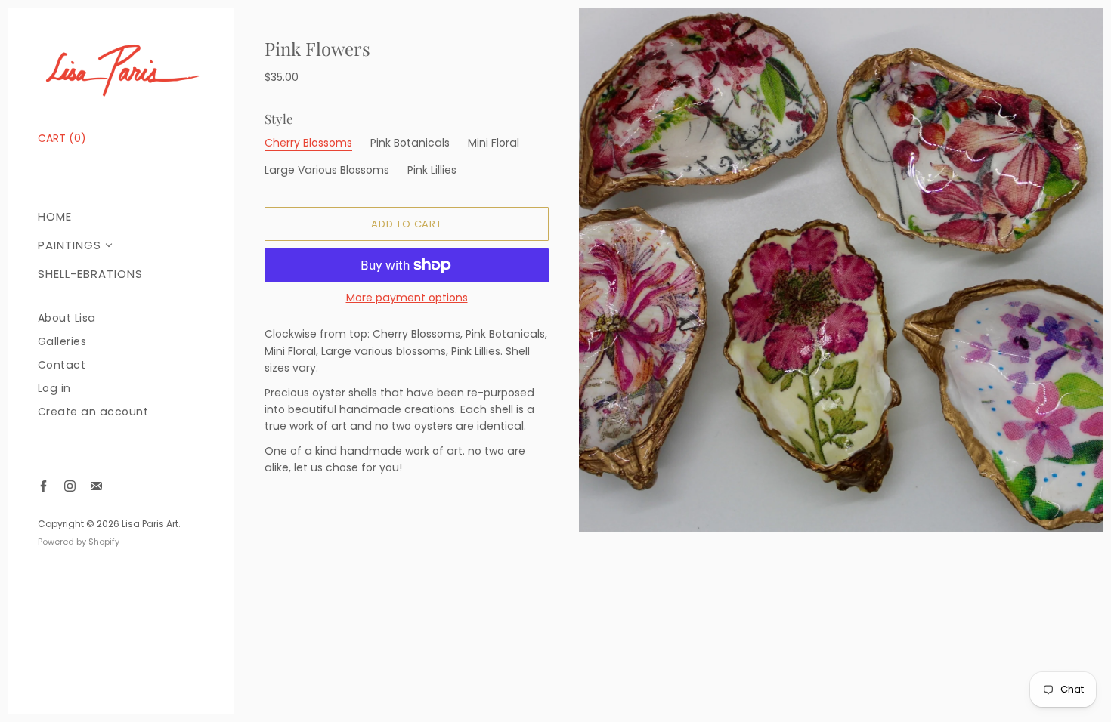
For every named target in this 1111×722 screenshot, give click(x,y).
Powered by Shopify (78, 541)
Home (55, 216)
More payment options (407, 297)
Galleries (62, 341)
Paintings (69, 245)
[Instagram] (70, 486)
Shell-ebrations (90, 274)
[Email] (96, 486)
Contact (62, 365)
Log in (54, 388)
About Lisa (67, 318)
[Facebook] (43, 486)
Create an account (93, 412)
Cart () (62, 138)
